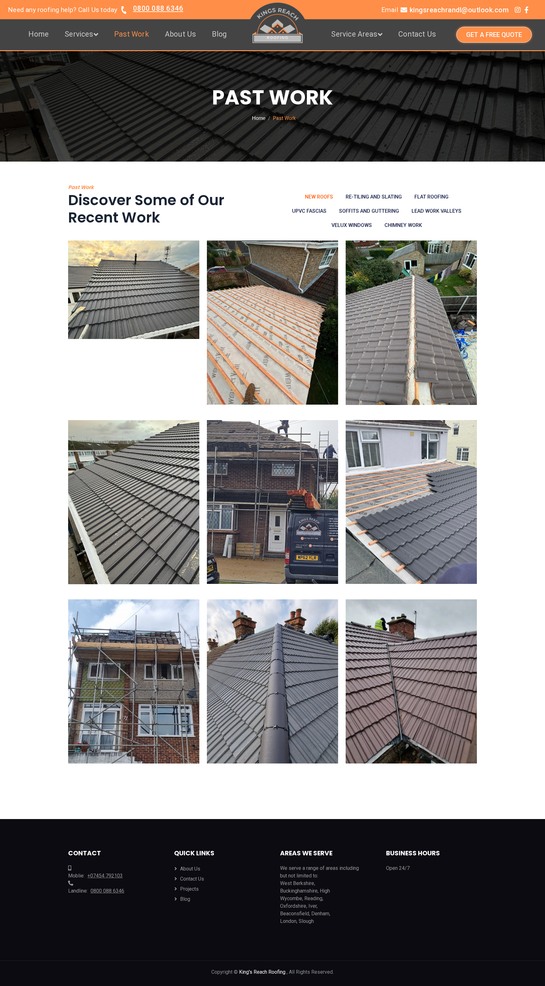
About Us (180, 34)
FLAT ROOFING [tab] (431, 197)
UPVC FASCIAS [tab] (309, 211)
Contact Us (417, 34)
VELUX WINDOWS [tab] (351, 225)
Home (38, 34)
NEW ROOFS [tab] (319, 197)
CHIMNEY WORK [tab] (403, 225)
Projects (189, 889)
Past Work (131, 34)
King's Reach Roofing (263, 972)
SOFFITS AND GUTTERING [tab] (369, 211)
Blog (219, 34)
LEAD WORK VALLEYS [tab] (436, 211)
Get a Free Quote (494, 35)
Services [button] (79, 34)
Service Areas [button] (354, 34)
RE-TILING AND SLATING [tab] (374, 197)
